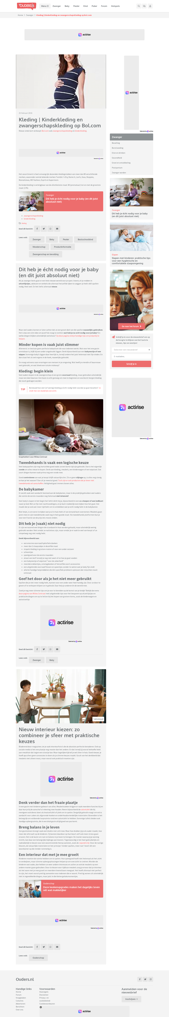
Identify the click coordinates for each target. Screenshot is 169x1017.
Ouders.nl (25, 979)
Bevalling (116, 143)
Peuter (76, 6)
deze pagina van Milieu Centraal (32, 593)
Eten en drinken (118, 153)
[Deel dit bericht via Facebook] (37, 229)
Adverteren (20, 1003)
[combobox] (131, 349)
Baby (67, 6)
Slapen (115, 254)
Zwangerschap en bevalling (46, 254)
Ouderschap (48, 883)
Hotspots (115, 6)
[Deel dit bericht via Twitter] (44, 229)
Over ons (19, 1009)
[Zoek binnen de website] (138, 6)
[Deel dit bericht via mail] (57, 229)
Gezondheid (117, 157)
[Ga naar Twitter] (145, 979)
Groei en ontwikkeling (121, 162)
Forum (104, 6)
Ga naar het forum (130, 326)
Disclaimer (43, 995)
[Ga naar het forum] (144, 6)
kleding (24, 223)
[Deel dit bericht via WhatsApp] (50, 229)
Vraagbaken (21, 997)
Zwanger (57, 6)
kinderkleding (81, 131)
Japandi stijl (84, 843)
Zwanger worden (119, 172)
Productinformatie (62, 247)
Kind (85, 6)
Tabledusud (98, 719)
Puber (94, 6)
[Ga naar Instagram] (150, 979)
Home (20, 15)
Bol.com (45, 131)
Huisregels (43, 992)
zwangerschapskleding (62, 131)
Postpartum (117, 167)
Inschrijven (130, 999)
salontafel (85, 809)
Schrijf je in (131, 364)
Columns (19, 1000)
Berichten (20, 1006)
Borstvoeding (117, 148)
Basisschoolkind (85, 239)
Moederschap (39, 247)
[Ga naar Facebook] (139, 979)
